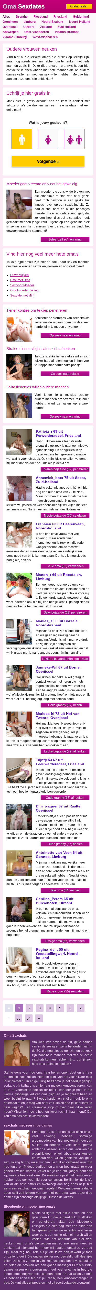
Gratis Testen (79, 6)
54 (29, 1018)
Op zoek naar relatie (65, 374)
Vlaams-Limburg (15, 37)
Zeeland (46, 27)
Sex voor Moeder (22, 285)
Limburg (30, 22)
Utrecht (28, 27)
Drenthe (22, 16)
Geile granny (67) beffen (65, 705)
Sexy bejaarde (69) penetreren (65, 612)
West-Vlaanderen (45, 37)
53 (18, 1018)
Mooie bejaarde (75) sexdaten (65, 515)
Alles (6, 16)
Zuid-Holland (67, 27)
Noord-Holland (79, 22)
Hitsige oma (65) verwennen (65, 941)
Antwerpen (10, 32)
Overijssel (10, 27)
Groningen (10, 22)
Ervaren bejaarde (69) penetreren (65, 469)
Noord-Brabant (52, 22)
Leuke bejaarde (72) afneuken (65, 751)
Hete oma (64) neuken (65, 890)
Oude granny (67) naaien (65, 844)
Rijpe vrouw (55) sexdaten (65, 991)
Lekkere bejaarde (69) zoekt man (65, 659)
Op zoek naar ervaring (65, 335)
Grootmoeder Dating (24, 290)
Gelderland (81, 16)
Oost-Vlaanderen (36, 32)
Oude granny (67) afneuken (65, 798)
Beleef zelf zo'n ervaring (65, 239)
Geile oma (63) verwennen (65, 566)
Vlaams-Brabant (67, 32)
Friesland (60, 16)
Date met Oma (20, 280)
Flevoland (41, 16)
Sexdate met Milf (21, 295)
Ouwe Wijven (19, 275)
